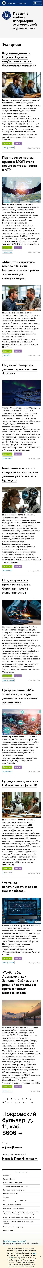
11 (8, 1102)
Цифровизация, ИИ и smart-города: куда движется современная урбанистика (19, 696)
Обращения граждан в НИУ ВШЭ (15, 1201)
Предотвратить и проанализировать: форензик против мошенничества (16, 586)
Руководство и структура (12, 1183)
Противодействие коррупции (14, 1208)
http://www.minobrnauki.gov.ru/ (14, 1241)
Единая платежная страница (13, 1227)
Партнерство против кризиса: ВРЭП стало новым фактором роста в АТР (19, 163)
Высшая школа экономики (16, 3)
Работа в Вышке (8, 1230)
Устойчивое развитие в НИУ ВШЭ (15, 1186)
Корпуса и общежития (11, 1193)
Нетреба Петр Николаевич (20, 1158)
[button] (16, 1172)
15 (24, 1102)
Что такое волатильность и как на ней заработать (20, 886)
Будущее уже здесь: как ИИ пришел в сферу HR (20, 783)
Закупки (6, 1197)
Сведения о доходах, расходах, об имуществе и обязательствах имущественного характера (20, 1213)
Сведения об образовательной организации (19, 1217)
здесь (34, 1254)
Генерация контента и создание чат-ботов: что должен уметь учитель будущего (20, 474)
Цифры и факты (8, 1179)
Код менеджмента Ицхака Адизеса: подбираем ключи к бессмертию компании (19, 59)
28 (32, 1102)
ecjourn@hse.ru (12, 1147)
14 (20, 1102)
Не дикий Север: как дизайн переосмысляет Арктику (19, 369)
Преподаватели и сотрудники (14, 1190)
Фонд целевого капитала (12, 1204)
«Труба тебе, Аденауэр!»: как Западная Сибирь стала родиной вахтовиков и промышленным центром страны (20, 982)
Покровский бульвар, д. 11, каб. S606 (19, 1123)
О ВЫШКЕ (7, 1175)
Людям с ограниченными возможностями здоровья (18, 1222)
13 (16, 1102)
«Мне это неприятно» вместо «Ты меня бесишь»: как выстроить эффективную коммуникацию (20, 270)
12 (12, 1102)
